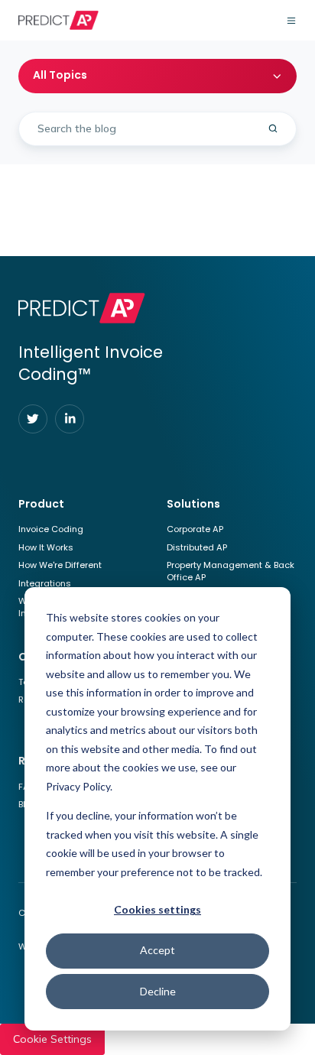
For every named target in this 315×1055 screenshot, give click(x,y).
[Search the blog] (273, 128)
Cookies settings (157, 909)
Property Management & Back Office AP (230, 571)
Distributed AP (197, 547)
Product (41, 503)
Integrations (44, 583)
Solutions (193, 503)
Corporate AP (195, 529)
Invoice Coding (50, 529)
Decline (158, 991)
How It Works (45, 547)
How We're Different (60, 565)
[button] (291, 20)
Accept (157, 949)
